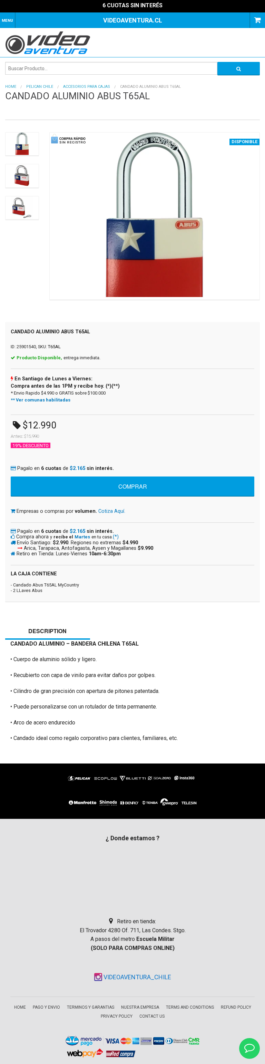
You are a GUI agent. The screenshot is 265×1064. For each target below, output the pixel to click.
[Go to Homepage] (52, 42)
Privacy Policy (116, 1016)
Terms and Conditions (190, 1007)
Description (47, 631)
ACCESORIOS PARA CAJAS (86, 86)
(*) (116, 537)
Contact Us (152, 1016)
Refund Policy (236, 1007)
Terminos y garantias (90, 1007)
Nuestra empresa (140, 1007)
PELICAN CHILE (39, 86)
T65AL (54, 346)
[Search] (238, 68)
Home (10, 86)
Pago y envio (46, 1007)
